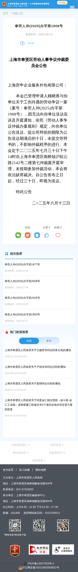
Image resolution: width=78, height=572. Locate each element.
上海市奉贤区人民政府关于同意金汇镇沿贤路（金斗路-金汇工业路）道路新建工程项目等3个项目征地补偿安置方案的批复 (39, 405)
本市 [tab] (48, 340)
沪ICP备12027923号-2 (40, 563)
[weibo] (27, 235)
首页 (5, 13)
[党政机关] (15, 550)
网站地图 (40, 469)
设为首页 (8, 469)
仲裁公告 (17, 13)
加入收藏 (24, 469)
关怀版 (62, 2)
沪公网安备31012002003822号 (40, 567)
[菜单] (71, 7)
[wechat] (18, 235)
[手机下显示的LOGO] (25, 4)
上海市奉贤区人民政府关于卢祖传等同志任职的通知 (35, 366)
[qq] (37, 235)
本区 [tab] (29, 340)
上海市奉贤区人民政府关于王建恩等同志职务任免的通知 (38, 350)
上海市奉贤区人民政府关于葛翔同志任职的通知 (32, 383)
